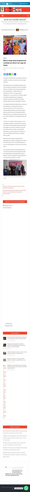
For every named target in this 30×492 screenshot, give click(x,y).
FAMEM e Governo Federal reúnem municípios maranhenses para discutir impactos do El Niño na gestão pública (17, 367)
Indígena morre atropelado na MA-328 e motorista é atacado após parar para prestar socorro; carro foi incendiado (16, 345)
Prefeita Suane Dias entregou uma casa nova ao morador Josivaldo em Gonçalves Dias (14, 443)
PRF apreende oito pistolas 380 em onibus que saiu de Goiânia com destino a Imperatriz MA (15, 432)
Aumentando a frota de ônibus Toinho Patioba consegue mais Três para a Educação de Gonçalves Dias (14, 192)
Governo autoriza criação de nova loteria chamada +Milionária (13, 187)
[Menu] (2, 15)
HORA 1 (5, 58)
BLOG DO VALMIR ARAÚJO (15, 20)
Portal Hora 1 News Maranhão (10, 68)
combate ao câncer (7, 176)
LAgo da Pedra (17, 176)
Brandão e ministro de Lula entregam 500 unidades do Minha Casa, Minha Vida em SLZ (15, 448)
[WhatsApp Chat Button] (26, 488)
